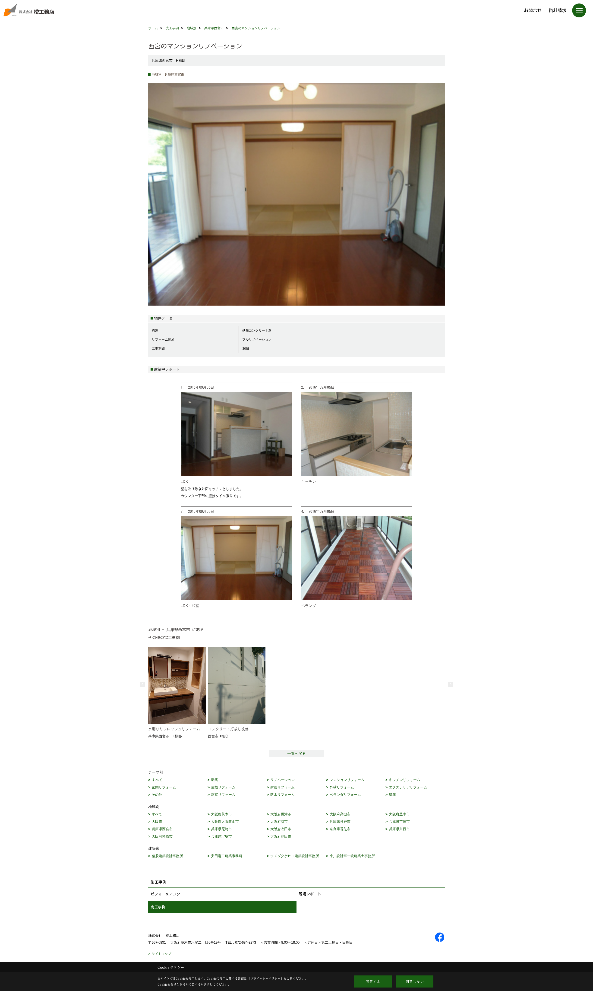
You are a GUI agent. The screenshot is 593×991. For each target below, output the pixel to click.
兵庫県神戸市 (340, 821)
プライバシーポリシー (265, 978)
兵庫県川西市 (399, 829)
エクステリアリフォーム (408, 787)
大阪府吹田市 (280, 829)
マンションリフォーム (347, 780)
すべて (157, 780)
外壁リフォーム (342, 787)
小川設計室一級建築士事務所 (352, 856)
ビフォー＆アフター (167, 894)
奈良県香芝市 (340, 829)
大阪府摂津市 (280, 814)
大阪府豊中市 (399, 814)
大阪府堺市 (279, 821)
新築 (214, 780)
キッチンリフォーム (404, 780)
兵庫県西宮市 (162, 829)
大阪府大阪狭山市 (225, 821)
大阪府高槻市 (340, 814)
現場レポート (310, 894)
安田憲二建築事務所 (226, 856)
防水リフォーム (282, 795)
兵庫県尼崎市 (221, 829)
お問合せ (533, 10)
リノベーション (282, 780)
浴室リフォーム (223, 795)
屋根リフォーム (223, 787)
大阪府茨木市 (221, 814)
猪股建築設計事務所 (167, 856)
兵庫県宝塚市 (221, 836)
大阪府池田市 (280, 836)
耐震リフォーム (282, 787)
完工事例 (158, 907)
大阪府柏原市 (162, 836)
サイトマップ (161, 953)
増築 (392, 795)
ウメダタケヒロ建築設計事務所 (294, 856)
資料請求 (557, 10)
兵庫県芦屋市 (399, 821)
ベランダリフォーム (345, 795)
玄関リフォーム (164, 787)
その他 (157, 795)
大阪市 (157, 821)
